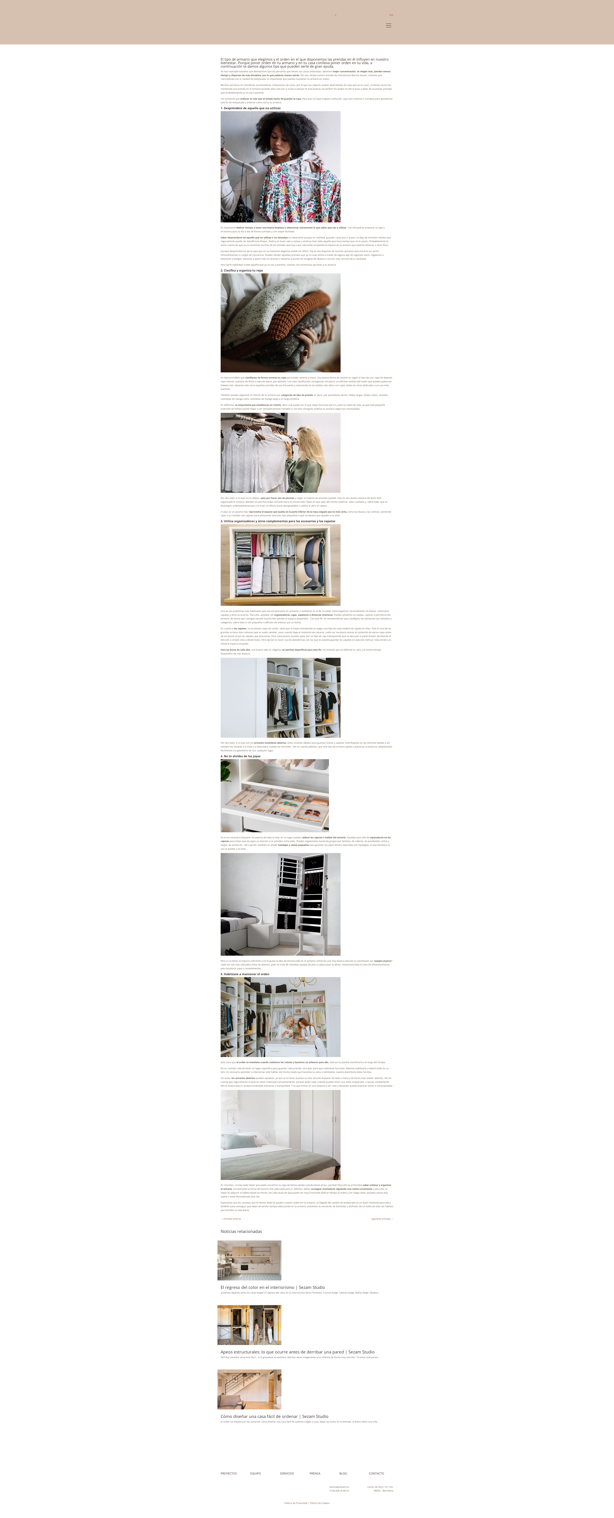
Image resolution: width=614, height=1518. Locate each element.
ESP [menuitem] (391, 14)
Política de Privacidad (295, 1503)
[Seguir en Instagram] (223, 1487)
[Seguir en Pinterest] (242, 1487)
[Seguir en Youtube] (229, 1487)
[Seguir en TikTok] (236, 1487)
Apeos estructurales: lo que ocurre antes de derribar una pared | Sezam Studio (298, 1352)
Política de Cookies (320, 1503)
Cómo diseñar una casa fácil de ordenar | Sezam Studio (274, 1416)
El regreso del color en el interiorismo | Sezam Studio (273, 1287)
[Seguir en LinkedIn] (248, 1487)
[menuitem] (391, 14)
